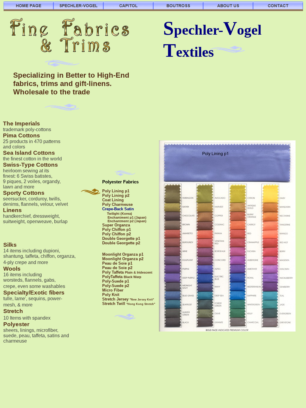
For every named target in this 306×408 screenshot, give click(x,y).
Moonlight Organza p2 (122, 259)
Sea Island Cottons (29, 153)
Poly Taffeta (113, 272)
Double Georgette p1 (121, 238)
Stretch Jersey (116, 299)
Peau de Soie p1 (117, 263)
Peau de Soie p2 (117, 268)
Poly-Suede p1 (115, 281)
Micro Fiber (112, 290)
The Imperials (21, 123)
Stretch (13, 311)
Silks (10, 245)
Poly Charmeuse (117, 204)
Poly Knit (110, 294)
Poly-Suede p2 (115, 285)
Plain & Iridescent (138, 272)
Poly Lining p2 (115, 195)
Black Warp (132, 277)
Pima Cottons (21, 135)
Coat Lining (113, 200)
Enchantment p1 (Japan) (127, 217)
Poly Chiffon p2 (116, 234)
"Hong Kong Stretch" (140, 304)
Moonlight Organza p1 (122, 254)
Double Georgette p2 (121, 243)
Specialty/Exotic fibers (34, 292)
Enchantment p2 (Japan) (127, 221)
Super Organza (116, 225)
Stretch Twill (114, 303)
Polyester (16, 324)
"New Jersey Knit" (142, 299)
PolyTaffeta (113, 276)
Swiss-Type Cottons (30, 165)
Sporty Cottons (24, 193)
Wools (12, 269)
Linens (12, 210)
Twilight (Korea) (119, 213)
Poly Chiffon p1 (116, 229)
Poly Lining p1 (115, 191)
